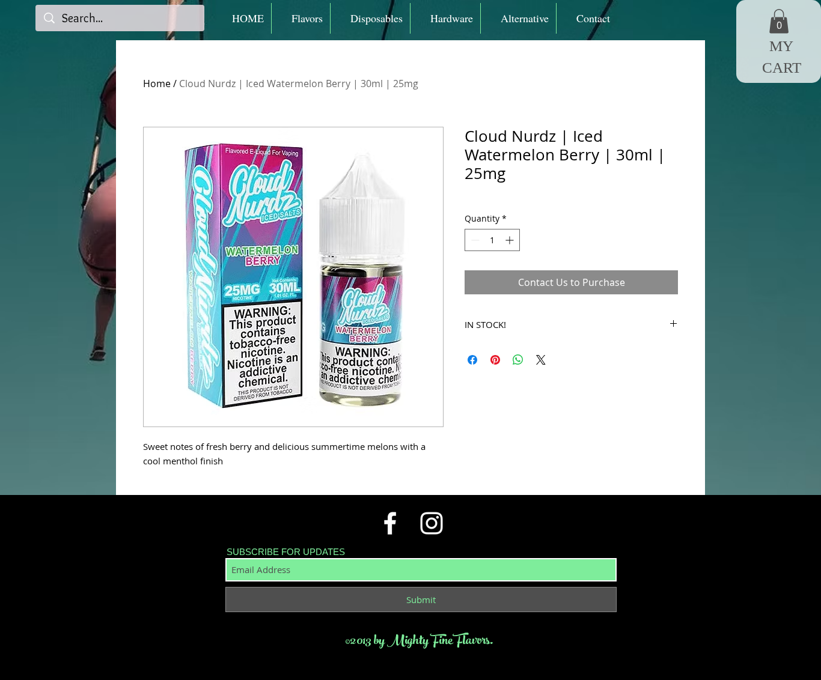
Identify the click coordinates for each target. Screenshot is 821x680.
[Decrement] (473, 239)
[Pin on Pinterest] (495, 360)
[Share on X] (541, 360)
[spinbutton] (492, 239)
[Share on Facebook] (472, 360)
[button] (301, 18)
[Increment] (510, 239)
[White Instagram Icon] (432, 523)
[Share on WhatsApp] (518, 360)
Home (157, 83)
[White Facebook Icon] (390, 523)
